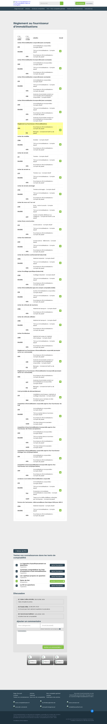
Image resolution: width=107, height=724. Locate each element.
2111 (19, 173)
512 (27, 133)
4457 (27, 499)
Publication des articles (53, 697)
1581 (27, 400)
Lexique (48, 695)
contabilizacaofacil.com (76, 707)
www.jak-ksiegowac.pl (48, 707)
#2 (19, 606)
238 (27, 96)
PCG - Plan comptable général (56, 8)
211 (18, 157)
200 (19, 64)
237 (27, 119)
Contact (15, 695)
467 (27, 217)
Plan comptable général (53, 693)
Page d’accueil (18, 8)
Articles (27, 8)
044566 (20, 414)
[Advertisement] (40, 16)
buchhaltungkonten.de (48, 702)
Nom (24, 625)
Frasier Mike (24, 606)
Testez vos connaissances (75, 8)
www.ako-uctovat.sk (21, 707)
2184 (19, 140)
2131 (19, 242)
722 (27, 493)
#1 (19, 599)
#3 (19, 614)
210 (19, 47)
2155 (19, 275)
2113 (19, 206)
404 (27, 56)
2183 (19, 337)
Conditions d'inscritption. (20, 720)
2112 (19, 190)
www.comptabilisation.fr (22, 702)
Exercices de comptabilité (37, 697)
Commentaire (22, 631)
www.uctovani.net (74, 702)
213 (19, 225)
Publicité (32, 695)
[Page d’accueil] (22, 3)
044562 (20, 51)
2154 (19, 259)
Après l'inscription (57, 565)
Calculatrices (89, 8)
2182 (19, 309)
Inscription (89, 3)
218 (19, 292)
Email (47, 625)
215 (19, 395)
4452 (27, 423)
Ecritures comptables (38, 8)
